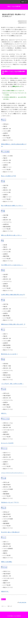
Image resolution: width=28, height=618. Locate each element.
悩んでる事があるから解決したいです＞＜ (12, 205)
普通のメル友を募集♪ (6, 561)
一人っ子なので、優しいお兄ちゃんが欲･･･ (12, 383)
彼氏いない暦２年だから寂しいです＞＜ (11, 235)
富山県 (4, 599)
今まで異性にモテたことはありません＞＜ (12, 265)
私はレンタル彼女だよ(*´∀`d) (8, 176)
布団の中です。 (5, 591)
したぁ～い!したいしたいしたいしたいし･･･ (12, 472)
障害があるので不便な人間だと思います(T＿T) (13, 324)
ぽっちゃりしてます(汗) (7, 443)
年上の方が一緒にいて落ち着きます (10, 532)
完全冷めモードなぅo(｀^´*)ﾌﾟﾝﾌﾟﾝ (10, 502)
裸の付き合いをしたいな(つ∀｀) (9, 354)
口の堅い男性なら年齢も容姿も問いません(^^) (13, 294)
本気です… (4, 413)
